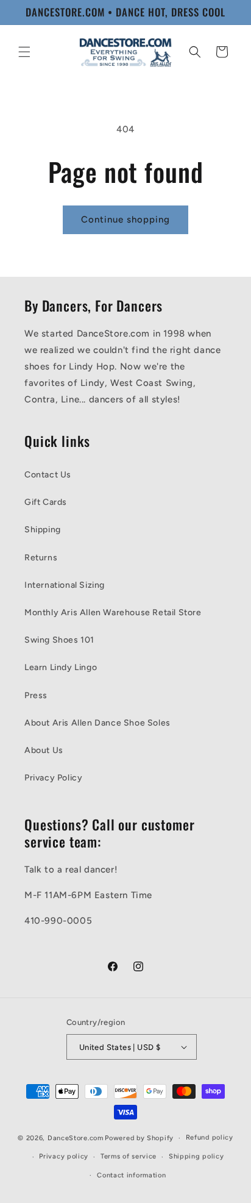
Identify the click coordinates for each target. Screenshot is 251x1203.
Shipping (42, 529)
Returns (40, 557)
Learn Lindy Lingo (60, 667)
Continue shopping (125, 219)
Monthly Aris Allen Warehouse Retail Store (113, 612)
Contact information (131, 1175)
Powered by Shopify (139, 1138)
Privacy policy (63, 1156)
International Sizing (64, 585)
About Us (43, 750)
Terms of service (129, 1156)
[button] (24, 51)
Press (36, 695)
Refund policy (209, 1137)
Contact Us (47, 474)
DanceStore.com (76, 1138)
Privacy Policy (53, 778)
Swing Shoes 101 (59, 640)
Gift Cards (45, 502)
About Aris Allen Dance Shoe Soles (97, 723)
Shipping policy (196, 1156)
